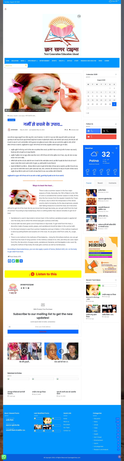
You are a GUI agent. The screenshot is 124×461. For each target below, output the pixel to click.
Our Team (66, 427)
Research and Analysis (88, 60)
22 (110, 100)
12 (97, 96)
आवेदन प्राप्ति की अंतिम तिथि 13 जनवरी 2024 (107, 226)
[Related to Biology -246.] (93, 290)
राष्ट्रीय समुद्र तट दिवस (109, 295)
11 (92, 96)
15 (110, 96)
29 (110, 104)
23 (114, 100)
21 (105, 100)
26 (97, 104)
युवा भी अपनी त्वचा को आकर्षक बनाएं (66, 393)
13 (101, 96)
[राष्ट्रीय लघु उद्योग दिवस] (93, 309)
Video (100, 60)
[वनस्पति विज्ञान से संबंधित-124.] (91, 210)
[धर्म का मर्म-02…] (91, 218)
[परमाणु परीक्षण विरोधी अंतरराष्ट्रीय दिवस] (38, 432)
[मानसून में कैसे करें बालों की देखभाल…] (18, 384)
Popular (89, 183)
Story (76, 60)
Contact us (66, 430)
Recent (100, 183)
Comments (112, 183)
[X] (26, 288)
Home (7, 60)
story (95, 431)
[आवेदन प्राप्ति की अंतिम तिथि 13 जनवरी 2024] (91, 227)
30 (114, 104)
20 (101, 100)
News (22, 60)
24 (88, 104)
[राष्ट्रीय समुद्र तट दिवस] (109, 289)
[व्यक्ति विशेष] (91, 192)
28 (105, 104)
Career (106, 60)
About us (66, 421)
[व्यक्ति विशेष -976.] (109, 309)
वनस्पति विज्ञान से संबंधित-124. (103, 208)
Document (66, 424)
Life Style (21, 115)
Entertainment (45, 60)
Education (15, 60)
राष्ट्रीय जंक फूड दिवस (39, 392)
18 (92, 100)
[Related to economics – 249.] (56, 427)
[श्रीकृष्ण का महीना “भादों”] (47, 432)
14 (105, 96)
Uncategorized (98, 446)
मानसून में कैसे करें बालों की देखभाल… (16, 393)
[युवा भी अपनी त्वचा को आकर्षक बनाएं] (67, 384)
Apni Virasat (32, 60)
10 (88, 96)
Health (61, 60)
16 (114, 96)
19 (97, 100)
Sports (54, 60)
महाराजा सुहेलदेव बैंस (105, 199)
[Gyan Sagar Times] (5, 9)
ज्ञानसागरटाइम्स (14, 129)
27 (101, 104)
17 (88, 100)
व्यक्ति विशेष (102, 190)
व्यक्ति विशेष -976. (108, 315)
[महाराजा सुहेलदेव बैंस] (91, 201)
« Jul (87, 113)
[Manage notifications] (119, 456)
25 (92, 104)
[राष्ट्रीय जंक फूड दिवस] (43, 384)
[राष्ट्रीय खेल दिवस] (56, 432)
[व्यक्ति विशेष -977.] (38, 420)
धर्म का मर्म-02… (103, 216)
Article (69, 60)
